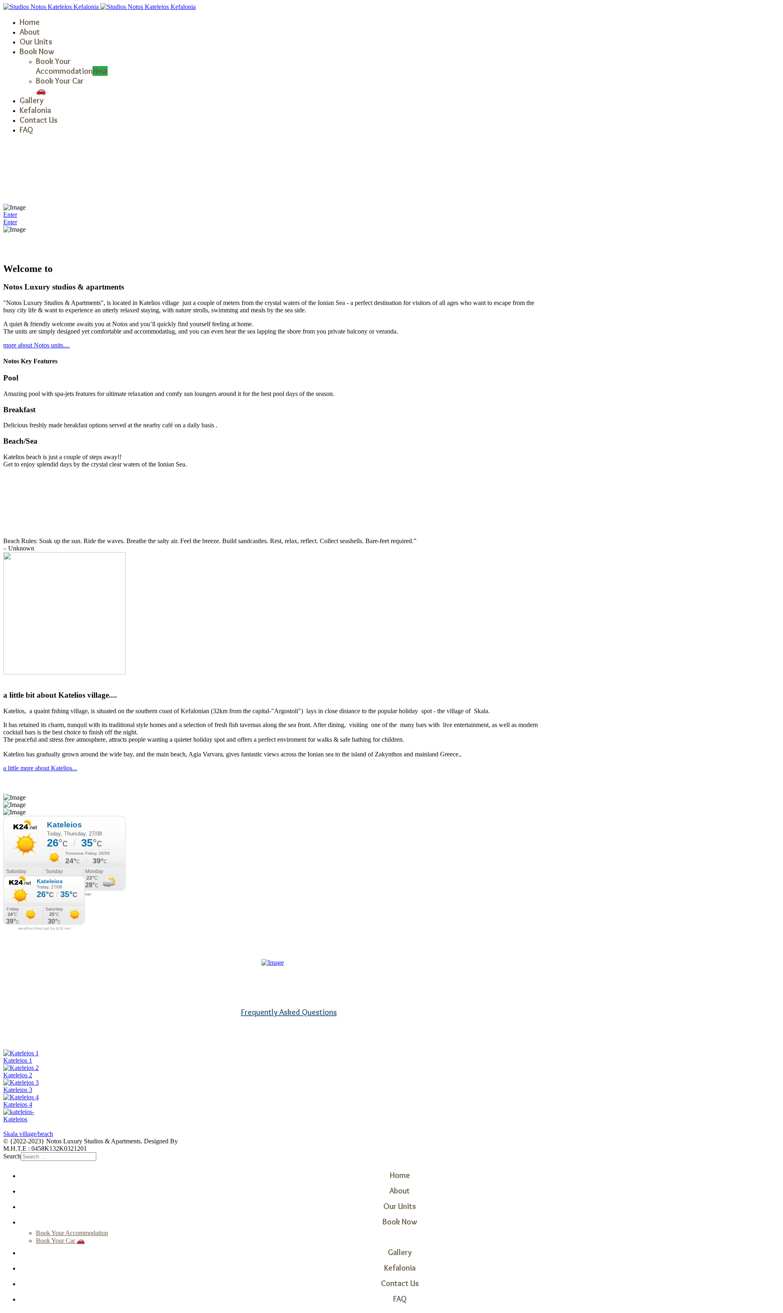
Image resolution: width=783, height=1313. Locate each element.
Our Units (36, 41)
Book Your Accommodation (72, 66)
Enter (10, 214)
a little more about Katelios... (40, 768)
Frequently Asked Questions (289, 1012)
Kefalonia (35, 110)
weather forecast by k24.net (44, 928)
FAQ (26, 130)
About (30, 32)
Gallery (32, 100)
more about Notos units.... (36, 345)
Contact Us (39, 120)
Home (30, 22)
